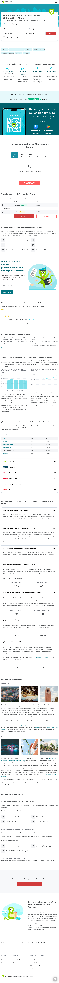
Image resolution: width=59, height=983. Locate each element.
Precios (29, 49)
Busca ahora (15, 862)
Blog (14, 962)
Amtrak (37, 727)
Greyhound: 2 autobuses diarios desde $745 (14, 339)
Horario (5, 49)
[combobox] (15, 29)
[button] (56, 2)
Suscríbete (7, 292)
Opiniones (21, 49)
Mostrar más (4, 347)
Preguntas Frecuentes (8, 53)
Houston (36, 725)
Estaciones (26, 53)
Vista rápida (13, 49)
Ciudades (18, 53)
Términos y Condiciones (36, 966)
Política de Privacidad (36, 969)
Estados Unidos (16, 942)
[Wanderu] (7, 1)
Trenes (3, 962)
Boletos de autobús (6, 942)
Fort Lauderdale (29, 725)
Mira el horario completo (29, 183)
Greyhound (5, 441)
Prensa (14, 966)
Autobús (3, 959)
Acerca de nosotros (18, 959)
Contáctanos (33, 959)
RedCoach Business (7, 444)
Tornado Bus (5, 453)
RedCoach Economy (7, 447)
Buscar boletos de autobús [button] (29, 884)
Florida (23, 942)
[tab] (7, 25)
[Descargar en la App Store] (35, 127)
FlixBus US (31, 319)
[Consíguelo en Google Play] (48, 127)
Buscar (23, 216)
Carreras (15, 969)
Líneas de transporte (39, 49)
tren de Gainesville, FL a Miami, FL (42, 657)
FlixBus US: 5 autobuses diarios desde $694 (14, 337)
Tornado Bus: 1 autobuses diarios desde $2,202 (44, 345)
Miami (22, 725)
